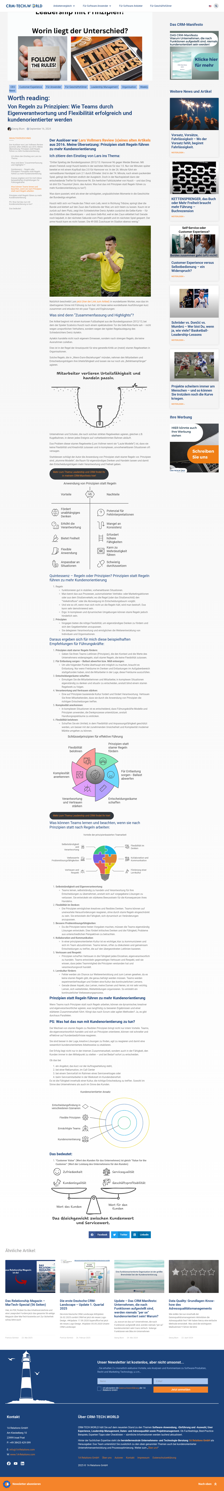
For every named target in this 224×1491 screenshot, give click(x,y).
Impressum (143, 1457)
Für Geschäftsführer (76, 87)
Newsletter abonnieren (26, 1484)
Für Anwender (53, 87)
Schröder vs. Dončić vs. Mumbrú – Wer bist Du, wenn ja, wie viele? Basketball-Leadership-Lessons (192, 329)
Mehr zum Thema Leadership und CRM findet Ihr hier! (81, 815)
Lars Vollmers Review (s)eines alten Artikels (115, 140)
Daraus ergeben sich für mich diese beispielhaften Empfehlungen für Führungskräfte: (26, 180)
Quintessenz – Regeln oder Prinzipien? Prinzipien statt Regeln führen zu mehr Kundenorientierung (26, 171)
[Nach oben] (215, 1484)
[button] (216, 5)
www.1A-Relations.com (22, 1454)
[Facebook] (9, 1463)
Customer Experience (30, 87)
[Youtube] (16, 1463)
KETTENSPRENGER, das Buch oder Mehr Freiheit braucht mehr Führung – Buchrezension (193, 205)
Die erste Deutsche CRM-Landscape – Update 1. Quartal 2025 (82, 1304)
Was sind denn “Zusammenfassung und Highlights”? (26, 164)
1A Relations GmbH (199, 1440)
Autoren (119, 1457)
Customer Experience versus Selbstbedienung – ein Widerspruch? (192, 267)
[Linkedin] (22, 1463)
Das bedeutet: (15, 209)
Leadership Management (104, 87)
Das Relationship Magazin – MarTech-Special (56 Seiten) (25, 1302)
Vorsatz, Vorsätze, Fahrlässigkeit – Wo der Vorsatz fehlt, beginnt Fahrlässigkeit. (189, 141)
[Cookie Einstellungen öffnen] (6, 1487)
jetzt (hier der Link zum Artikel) (93, 301)
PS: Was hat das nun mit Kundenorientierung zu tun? (20, 203)
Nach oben (205, 1484)
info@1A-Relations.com (22, 1449)
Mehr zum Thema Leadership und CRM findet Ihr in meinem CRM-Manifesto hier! (79, 474)
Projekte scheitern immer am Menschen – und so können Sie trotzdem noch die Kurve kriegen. (193, 392)
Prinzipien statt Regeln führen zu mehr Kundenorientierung (25, 196)
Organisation (129, 87)
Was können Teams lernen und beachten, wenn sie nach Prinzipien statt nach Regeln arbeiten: (26, 189)
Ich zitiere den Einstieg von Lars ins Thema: (26, 157)
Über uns (153, 1447)
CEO (13, 87)
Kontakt (130, 1457)
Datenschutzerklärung (129, 1388)
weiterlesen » (178, 153)
